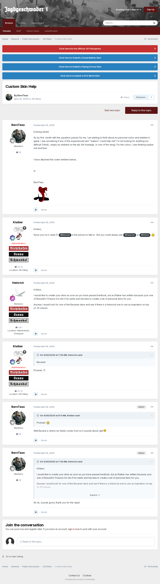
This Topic (142, 23)
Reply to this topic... (32, 541)
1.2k (20, 327)
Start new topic (112, 110)
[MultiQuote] (36, 210)
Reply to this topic (141, 110)
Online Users (33, 31)
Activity (21, 23)
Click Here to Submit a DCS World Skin (80, 75)
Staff (18, 31)
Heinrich (18, 282)
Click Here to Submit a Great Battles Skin (80, 57)
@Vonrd (145, 235)
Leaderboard (51, 31)
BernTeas (22, 95)
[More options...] (152, 125)
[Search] (154, 22)
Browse (9, 23)
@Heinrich (130, 235)
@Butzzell (65, 235)
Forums (7, 31)
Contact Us (74, 575)
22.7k (20, 267)
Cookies (87, 575)
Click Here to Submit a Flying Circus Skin (80, 66)
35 (19, 152)
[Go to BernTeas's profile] (8, 97)
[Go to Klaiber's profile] (19, 233)
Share (125, 97)
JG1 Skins (36, 99)
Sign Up (150, 9)
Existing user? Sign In (128, 9)
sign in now (74, 529)
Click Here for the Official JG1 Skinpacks (80, 48)
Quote (44, 209)
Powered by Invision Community (80, 579)
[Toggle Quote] (38, 355)
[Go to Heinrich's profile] (19, 294)
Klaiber (18, 222)
